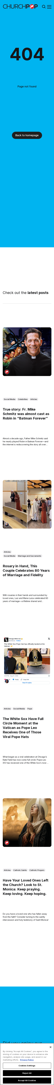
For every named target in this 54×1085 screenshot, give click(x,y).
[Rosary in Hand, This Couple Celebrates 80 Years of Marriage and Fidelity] (27, 504)
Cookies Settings (27, 1065)
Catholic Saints (20, 870)
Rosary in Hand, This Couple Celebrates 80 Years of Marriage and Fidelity (26, 570)
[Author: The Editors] (7, 372)
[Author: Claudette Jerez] (7, 681)
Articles (33, 399)
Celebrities (23, 399)
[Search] (44, 6)
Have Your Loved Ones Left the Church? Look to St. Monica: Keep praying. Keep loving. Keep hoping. (25, 887)
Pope (30, 708)
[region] (27, 1064)
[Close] (50, 1047)
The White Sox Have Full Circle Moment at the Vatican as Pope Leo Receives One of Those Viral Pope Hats (23, 728)
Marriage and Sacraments (29, 556)
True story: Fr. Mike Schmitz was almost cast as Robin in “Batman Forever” (26, 413)
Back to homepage (27, 135)
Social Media (9, 399)
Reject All (27, 1073)
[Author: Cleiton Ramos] (7, 524)
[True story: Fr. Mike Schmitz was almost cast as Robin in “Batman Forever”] (27, 351)
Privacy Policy (27, 1060)
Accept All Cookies (27, 1080)
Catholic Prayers (37, 870)
